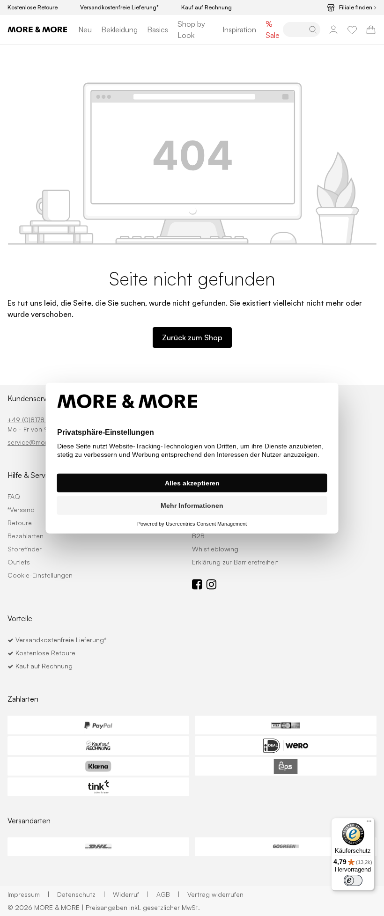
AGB (168, 894)
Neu (85, 29)
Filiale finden (355, 7)
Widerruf (131, 894)
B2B (198, 536)
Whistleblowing (215, 549)
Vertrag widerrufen (215, 894)
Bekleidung (119, 29)
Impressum (28, 894)
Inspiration (239, 29)
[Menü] (369, 823)
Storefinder (24, 549)
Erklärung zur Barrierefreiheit (235, 562)
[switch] (353, 880)
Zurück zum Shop (192, 337)
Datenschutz (81, 894)
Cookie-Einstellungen (40, 575)
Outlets (18, 562)
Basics (157, 29)
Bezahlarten (25, 536)
